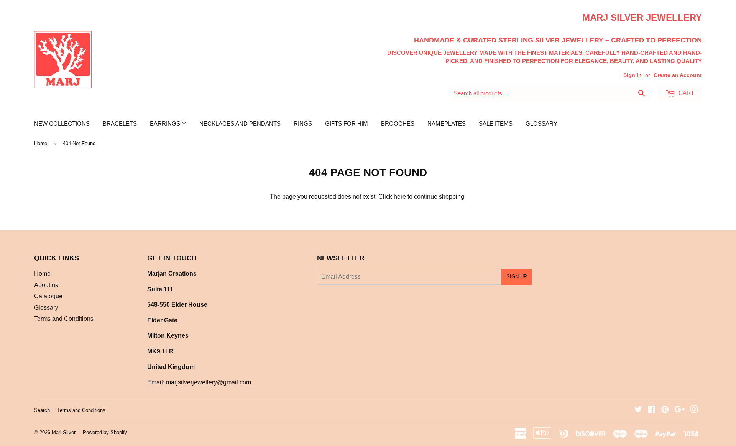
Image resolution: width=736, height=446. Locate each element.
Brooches (397, 123)
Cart (685, 93)
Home (40, 143)
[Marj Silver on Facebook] (651, 410)
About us (46, 285)
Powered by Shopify (105, 432)
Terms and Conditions (64, 318)
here (400, 196)
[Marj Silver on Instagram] (694, 410)
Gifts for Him (346, 123)
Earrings (166, 123)
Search (42, 410)
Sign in (632, 75)
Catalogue (48, 296)
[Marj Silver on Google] (679, 410)
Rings (303, 123)
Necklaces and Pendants (240, 123)
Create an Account (678, 75)
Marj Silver (64, 432)
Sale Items (496, 123)
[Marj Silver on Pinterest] (665, 410)
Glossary (541, 123)
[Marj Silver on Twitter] (638, 410)
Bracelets (120, 123)
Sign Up (516, 276)
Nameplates (446, 123)
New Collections (62, 123)
